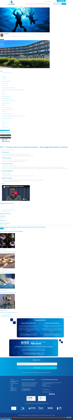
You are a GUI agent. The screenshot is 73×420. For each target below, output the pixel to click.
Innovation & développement (40, 3)
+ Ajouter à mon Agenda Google (8, 209)
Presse (54, 1)
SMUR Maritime (5, 127)
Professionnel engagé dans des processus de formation (13, 116)
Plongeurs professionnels (7, 113)
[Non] (11, 419)
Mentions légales (21, 415)
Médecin (4, 94)
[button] (28, 334)
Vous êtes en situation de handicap (14, 381)
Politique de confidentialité (30, 415)
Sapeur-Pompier (5, 122)
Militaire (3, 105)
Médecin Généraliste (6, 96)
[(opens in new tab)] (42, 400)
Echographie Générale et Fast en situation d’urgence (8, 251)
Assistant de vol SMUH (6, 72)
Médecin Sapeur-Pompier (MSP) (8, 100)
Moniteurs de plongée (6, 107)
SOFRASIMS (39, 403)
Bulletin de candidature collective (5, 137)
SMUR (3, 124)
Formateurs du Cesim (6, 81)
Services (48, 3)
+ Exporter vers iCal (6, 211)
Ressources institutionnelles (13, 390)
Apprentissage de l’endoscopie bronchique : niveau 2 (8, 312)
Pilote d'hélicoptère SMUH (7, 109)
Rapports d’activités (14, 383)
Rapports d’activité (50, 1)
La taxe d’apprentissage (13, 388)
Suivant (2, 228)
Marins (3, 92)
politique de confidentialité (45, 372)
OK (67, 417)
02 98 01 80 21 (46, 389)
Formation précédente (7, 314)
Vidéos (46, 1)
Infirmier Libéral (5, 85)
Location (12, 379)
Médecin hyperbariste (6, 98)
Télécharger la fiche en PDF (5, 130)
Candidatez (2, 39)
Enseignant (4, 76)
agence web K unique (50, 415)
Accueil (8, 6)
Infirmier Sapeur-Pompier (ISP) (8, 87)
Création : (44, 415)
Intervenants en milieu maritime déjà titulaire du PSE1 (13, 89)
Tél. (43, 389)
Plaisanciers (4, 111)
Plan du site (39, 415)
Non (70, 417)
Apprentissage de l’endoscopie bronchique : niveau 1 (8, 292)
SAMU (3, 120)
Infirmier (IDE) (5, 83)
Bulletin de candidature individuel (5, 135)
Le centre (26, 3)
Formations (31, 3)
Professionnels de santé (7, 118)
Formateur (4, 78)
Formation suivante (6, 315)
